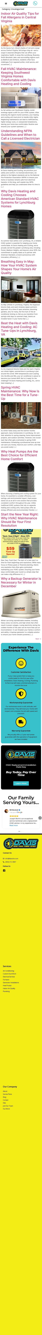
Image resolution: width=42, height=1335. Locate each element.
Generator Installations (11, 982)
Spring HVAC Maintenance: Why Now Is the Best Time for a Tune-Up (20, 393)
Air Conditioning (8, 971)
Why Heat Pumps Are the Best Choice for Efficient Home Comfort (19, 455)
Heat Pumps (7, 985)
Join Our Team (8, 1106)
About (5, 1091)
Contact (5, 1100)
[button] (6, 3)
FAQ (4, 1103)
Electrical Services (9, 977)
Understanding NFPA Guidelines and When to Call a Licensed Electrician (20, 134)
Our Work (6, 1109)
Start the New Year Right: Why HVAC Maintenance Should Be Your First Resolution (19, 519)
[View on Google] (6, 811)
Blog (4, 1097)
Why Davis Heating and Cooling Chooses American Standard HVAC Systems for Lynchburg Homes (20, 198)
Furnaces (6, 980)
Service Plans (7, 1094)
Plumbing (6, 991)
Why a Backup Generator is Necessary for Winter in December (21, 582)
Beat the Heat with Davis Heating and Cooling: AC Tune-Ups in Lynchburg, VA (19, 328)
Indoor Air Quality (9, 988)
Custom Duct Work (9, 974)
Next (38, 639)
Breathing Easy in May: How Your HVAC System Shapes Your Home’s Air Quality (19, 267)
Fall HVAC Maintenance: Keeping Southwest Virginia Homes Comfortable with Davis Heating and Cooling (19, 76)
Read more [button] (14, 825)
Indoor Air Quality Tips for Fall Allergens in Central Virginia (20, 17)
